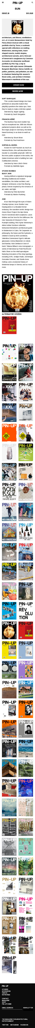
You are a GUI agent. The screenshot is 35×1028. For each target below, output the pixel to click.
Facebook (24, 1025)
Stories (5, 989)
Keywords (6, 995)
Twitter (5, 1025)
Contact (5, 998)
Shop (4, 1002)
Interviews (6, 991)
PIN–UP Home (6, 1004)
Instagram (14, 1025)
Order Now (18, 85)
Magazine (5, 1000)
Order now (17, 91)
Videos (4, 993)
